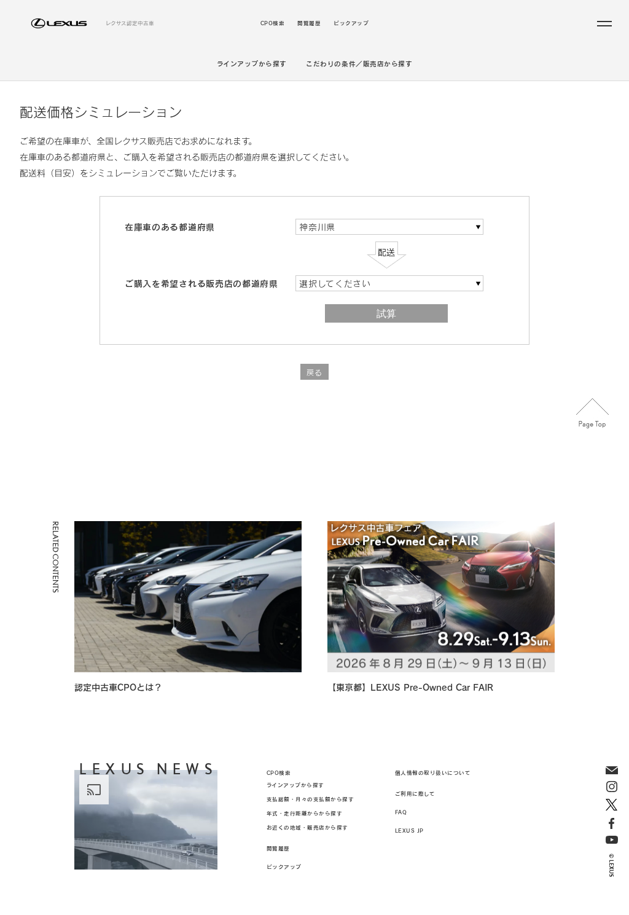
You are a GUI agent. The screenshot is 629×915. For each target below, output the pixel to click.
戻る (314, 372)
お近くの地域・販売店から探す (307, 827)
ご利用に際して (415, 793)
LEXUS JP (409, 830)
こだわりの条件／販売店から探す (359, 64)
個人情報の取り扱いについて (433, 772)
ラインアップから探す (252, 64)
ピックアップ (351, 23)
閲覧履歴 (309, 23)
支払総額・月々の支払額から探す (310, 799)
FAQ (401, 812)
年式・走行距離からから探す (305, 813)
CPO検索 (272, 23)
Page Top (592, 413)
